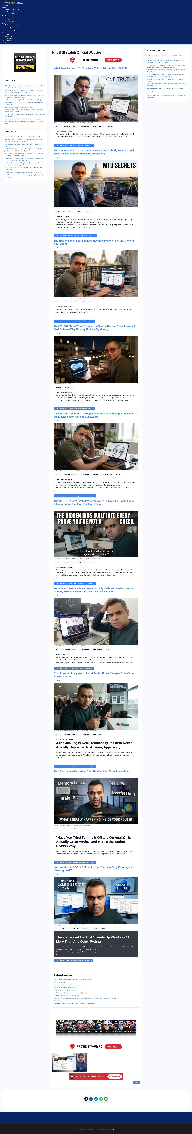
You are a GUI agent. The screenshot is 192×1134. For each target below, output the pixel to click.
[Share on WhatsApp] (101, 1099)
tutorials (71, 211)
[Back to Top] (189, 1131)
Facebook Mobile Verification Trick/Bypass (66, 990)
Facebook (58, 387)
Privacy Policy (105, 1126)
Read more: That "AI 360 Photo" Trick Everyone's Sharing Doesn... (74, 408)
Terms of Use (97, 1126)
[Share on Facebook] (91, 1099)
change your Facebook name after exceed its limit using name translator (74, 1003)
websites (95, 474)
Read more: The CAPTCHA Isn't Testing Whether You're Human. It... (74, 583)
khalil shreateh (85, 126)
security (58, 126)
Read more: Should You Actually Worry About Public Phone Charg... (74, 766)
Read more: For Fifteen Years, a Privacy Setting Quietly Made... (73, 668)
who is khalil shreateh (60, 982)
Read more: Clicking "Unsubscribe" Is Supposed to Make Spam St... (74, 496)
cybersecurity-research (70, 126)
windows (95, 928)
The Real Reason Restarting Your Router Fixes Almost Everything (92, 771)
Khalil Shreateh (84, 1129)
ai (73, 387)
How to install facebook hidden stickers (65, 987)
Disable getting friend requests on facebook (66, 995)
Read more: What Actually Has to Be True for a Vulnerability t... (73, 145)
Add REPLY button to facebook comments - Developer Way (70, 993)
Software (80, 211)
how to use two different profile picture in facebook (68, 985)
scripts (57, 211)
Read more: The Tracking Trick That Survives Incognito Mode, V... (74, 321)
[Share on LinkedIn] (96, 1099)
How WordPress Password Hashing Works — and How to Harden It (73, 980)
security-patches (97, 649)
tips (64, 211)
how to (89, 211)
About (85, 1126)
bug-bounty (110, 126)
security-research (98, 126)
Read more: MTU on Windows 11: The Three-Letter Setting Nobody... (75, 235)
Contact (90, 1126)
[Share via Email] (106, 1099)
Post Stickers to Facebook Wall (62, 1001)
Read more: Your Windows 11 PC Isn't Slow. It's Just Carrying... (73, 960)
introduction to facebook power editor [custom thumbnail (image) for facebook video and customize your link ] (85, 998)
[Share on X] (86, 1099)
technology (73, 828)
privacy (118, 474)
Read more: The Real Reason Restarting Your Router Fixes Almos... (74, 862)
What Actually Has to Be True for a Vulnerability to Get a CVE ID (90, 68)
